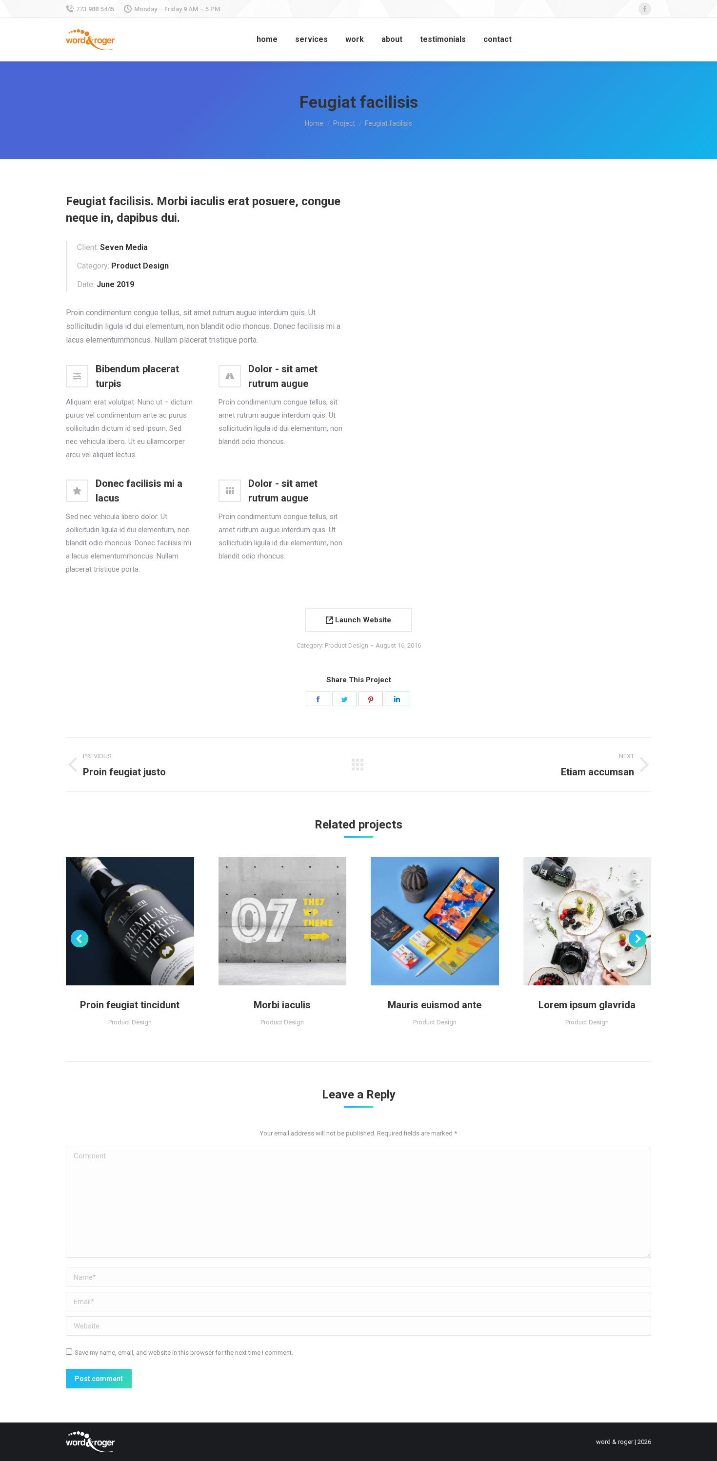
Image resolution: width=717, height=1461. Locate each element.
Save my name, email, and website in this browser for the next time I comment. (184, 1352)
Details (143, 921)
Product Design (346, 645)
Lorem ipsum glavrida (587, 1005)
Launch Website (362, 619)
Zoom (116, 921)
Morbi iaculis (282, 1005)
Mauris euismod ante (434, 1005)
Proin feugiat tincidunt (129, 1005)
